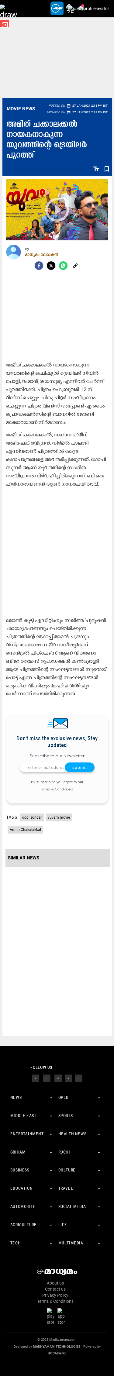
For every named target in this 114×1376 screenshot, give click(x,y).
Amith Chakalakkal (25, 829)
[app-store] (62, 1316)
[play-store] (52, 1316)
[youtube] (68, 1077)
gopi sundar (32, 817)
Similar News (23, 858)
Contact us (55, 1289)
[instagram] (58, 1077)
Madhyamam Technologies (57, 1347)
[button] (8, 8)
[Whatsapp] (63, 265)
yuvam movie (59, 817)
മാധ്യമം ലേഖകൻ (41, 254)
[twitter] (47, 1077)
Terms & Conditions (56, 789)
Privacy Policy (55, 1295)
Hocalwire (57, 1353)
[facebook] (38, 265)
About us (55, 1283)
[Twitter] (51, 265)
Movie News (21, 109)
